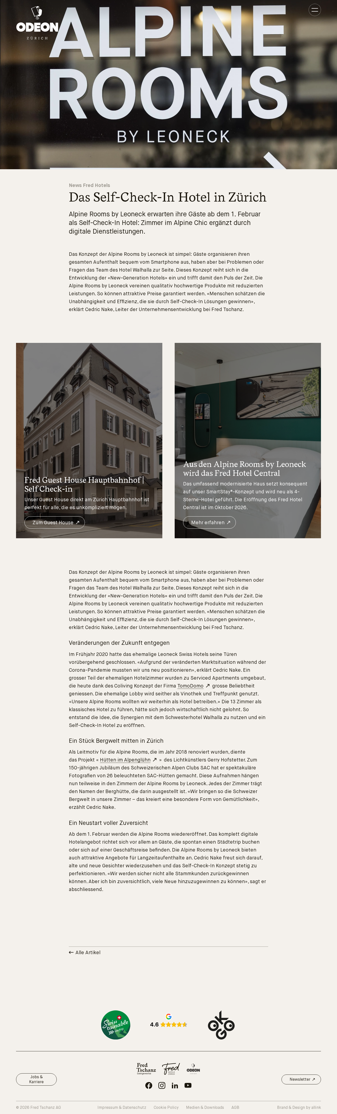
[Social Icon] (148, 1085)
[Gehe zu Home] (37, 22)
